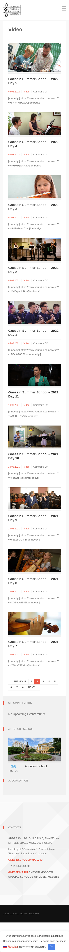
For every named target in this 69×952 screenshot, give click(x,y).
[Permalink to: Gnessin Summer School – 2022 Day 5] (34, 57)
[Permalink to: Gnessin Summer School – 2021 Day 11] (34, 374)
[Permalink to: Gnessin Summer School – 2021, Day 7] (34, 623)
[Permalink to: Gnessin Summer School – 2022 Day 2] (34, 249)
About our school (36, 766)
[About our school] (34, 748)
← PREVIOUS (18, 681)
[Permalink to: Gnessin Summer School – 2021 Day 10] (34, 436)
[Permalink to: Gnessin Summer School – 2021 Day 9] (34, 498)
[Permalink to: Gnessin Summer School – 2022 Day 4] (34, 123)
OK (51, 946)
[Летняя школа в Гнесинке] (12, 8)
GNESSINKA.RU (18, 872)
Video (26, 91)
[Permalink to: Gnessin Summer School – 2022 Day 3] (34, 186)
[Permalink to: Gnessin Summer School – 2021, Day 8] (34, 560)
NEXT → (33, 687)
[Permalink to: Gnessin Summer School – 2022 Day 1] (34, 312)
